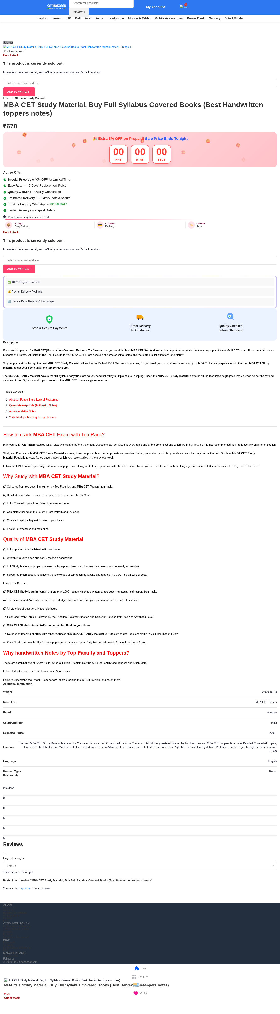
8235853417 (58, 204)
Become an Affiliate (15, 912)
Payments (9, 942)
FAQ (5, 920)
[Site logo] (54, 6)
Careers (7, 918)
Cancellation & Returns (17, 926)
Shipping (8, 945)
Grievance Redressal (15, 937)
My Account (155, 7)
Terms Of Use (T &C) (16, 929)
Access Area (10, 955)
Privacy (7, 934)
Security (8, 931)
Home (6, 98)
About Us (8, 910)
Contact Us (10, 907)
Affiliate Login (11, 915)
